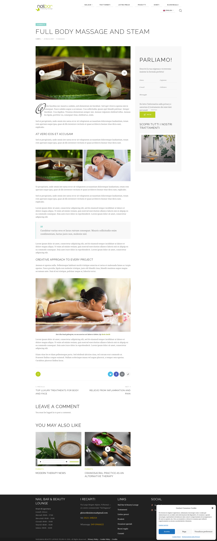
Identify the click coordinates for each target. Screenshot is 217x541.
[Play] (40, 461)
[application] (58, 461)
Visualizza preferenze (203, 531)
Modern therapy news (51, 473)
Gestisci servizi (163, 525)
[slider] (74, 461)
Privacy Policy (93, 539)
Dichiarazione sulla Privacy (191, 537)
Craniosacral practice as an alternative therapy (104, 475)
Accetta (167, 531)
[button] (212, 508)
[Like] (38, 374)
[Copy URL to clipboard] (128, 374)
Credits (114, 539)
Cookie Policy (176, 537)
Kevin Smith (106, 334)
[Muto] (66, 461)
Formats (41, 24)
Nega (184, 531)
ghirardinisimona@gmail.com (94, 512)
